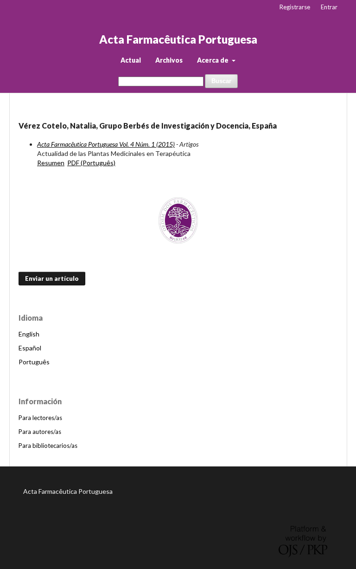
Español (30, 348)
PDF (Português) (91, 163)
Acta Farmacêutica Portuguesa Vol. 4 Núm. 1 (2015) (106, 144)
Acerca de (213, 60)
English (29, 334)
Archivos (169, 60)
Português (34, 362)
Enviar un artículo (52, 278)
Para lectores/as (40, 417)
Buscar (221, 81)
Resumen (50, 163)
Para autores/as (40, 431)
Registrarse (295, 7)
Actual (131, 60)
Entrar (329, 7)
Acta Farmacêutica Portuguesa (178, 39)
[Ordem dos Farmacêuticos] (178, 220)
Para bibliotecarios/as (48, 445)
